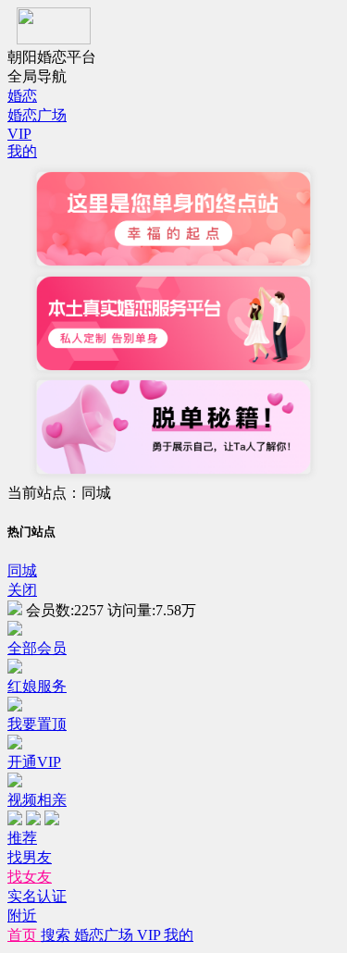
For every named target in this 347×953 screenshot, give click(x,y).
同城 (22, 570)
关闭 (22, 590)
